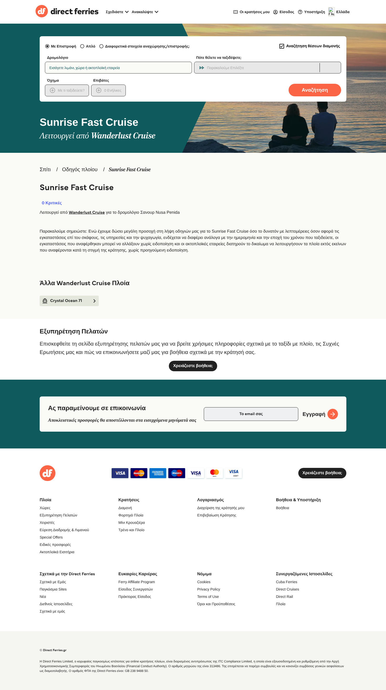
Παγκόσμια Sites (53, 589)
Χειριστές (47, 522)
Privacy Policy (208, 589)
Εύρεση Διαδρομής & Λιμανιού (64, 530)
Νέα (43, 596)
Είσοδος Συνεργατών (135, 589)
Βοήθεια (282, 508)
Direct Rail (284, 596)
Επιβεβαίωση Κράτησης (216, 515)
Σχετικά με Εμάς (53, 582)
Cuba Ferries (286, 582)
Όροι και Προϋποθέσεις (216, 604)
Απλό (90, 46)
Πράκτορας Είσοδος (134, 596)
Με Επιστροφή (63, 46)
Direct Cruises (287, 589)
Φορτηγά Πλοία (130, 515)
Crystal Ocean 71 (66, 301)
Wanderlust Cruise (87, 212)
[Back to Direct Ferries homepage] (66, 12)
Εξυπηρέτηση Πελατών (58, 515)
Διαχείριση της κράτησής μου (220, 508)
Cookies (204, 582)
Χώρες (45, 508)
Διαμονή (125, 508)
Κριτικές (52, 203)
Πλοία (280, 604)
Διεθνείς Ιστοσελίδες (56, 604)
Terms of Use (208, 596)
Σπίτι (45, 169)
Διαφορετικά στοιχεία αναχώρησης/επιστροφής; (147, 46)
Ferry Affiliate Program (136, 582)
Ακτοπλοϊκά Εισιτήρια (57, 552)
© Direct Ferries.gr (53, 650)
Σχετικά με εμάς (52, 611)
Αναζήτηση (315, 90)
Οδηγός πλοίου (79, 169)
